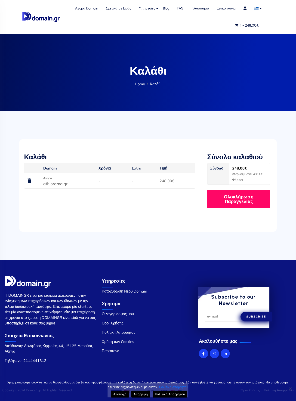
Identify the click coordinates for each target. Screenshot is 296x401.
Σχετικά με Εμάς (118, 8)
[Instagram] (214, 353)
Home (140, 84)
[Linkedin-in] (225, 353)
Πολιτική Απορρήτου (119, 332)
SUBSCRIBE (256, 316)
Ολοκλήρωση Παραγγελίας (238, 199)
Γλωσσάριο (200, 8)
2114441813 (34, 360)
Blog (166, 8)
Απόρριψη (141, 394)
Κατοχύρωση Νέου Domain (124, 291)
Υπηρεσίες (147, 8)
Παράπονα (110, 351)
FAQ (180, 8)
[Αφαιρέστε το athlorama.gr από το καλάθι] (29, 181)
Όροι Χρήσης (112, 323)
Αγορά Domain (86, 8)
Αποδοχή (120, 394)
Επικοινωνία (226, 8)
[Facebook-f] (203, 353)
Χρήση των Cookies (118, 341)
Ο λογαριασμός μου (118, 314)
